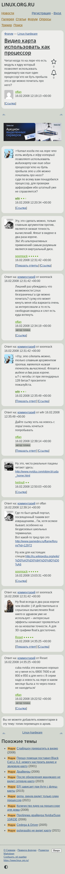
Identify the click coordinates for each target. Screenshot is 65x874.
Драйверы (24, 771)
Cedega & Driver (27, 824)
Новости (7, 13)
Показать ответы (27, 265)
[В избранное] (54, 61)
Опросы (45, 19)
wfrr (17, 198)
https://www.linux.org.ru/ (16, 860)
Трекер (6, 25)
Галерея (7, 19)
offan (18, 91)
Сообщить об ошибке (15, 857)
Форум (33, 19)
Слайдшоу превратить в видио (37, 748)
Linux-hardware (28, 33)
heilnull (20, 482)
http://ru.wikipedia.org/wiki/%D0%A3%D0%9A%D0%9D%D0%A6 (37, 560)
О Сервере (9, 850)
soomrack (21, 256)
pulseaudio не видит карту (34, 830)
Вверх (56, 850)
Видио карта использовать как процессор (27, 46)
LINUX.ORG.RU (17, 4)
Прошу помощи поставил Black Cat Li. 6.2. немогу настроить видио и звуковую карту (32, 762)
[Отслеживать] (54, 73)
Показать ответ (26, 401)
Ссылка (10, 103)
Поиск (18, 25)
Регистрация (41, 13)
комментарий (26, 276)
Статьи (21, 19)
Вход (57, 13)
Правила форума (27, 850)
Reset (19, 637)
